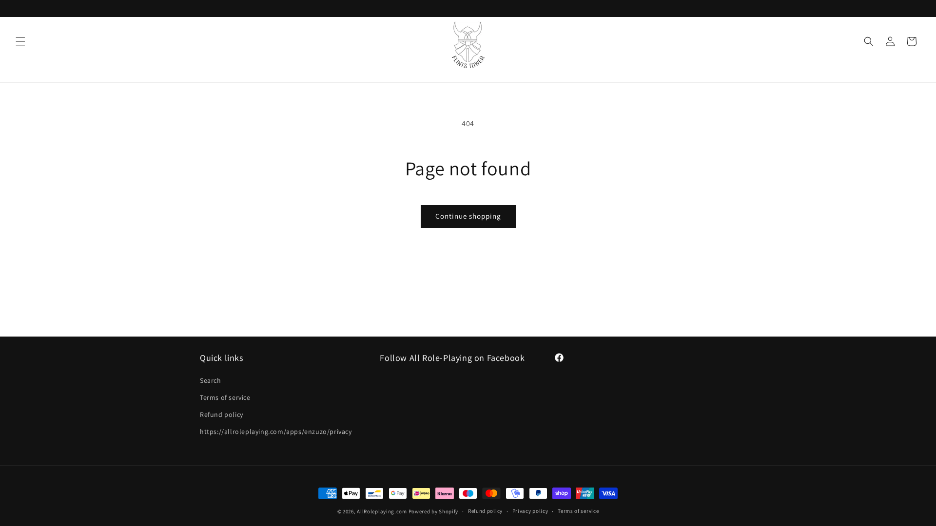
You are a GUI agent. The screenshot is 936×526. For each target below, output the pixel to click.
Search (210, 380)
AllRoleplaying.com (382, 511)
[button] (20, 41)
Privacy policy (530, 510)
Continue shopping (468, 216)
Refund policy (221, 414)
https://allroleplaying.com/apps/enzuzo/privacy (276, 431)
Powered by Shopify (434, 511)
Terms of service (225, 397)
